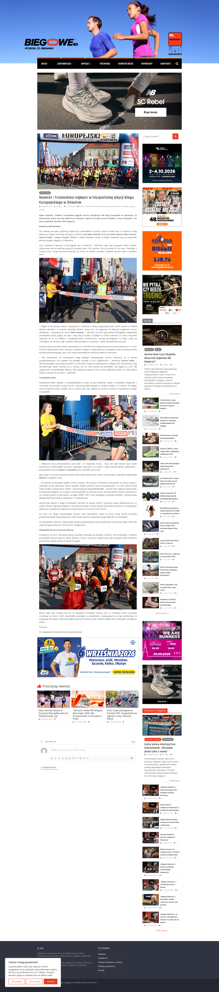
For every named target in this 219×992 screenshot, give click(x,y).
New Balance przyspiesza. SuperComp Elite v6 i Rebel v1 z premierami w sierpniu (169, 511)
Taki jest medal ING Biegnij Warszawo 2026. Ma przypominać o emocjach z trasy (87, 714)
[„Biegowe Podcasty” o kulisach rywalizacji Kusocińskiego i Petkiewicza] (150, 863)
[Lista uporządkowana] (66, 758)
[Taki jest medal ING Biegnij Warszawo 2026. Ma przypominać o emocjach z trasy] (87, 692)
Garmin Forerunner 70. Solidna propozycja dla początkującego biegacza (169, 496)
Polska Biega (45, 193)
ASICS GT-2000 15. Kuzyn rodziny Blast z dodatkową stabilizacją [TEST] (169, 451)
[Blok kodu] (77, 758)
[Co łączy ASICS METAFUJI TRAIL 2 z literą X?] (150, 539)
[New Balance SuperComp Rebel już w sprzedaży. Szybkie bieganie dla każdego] (150, 416)
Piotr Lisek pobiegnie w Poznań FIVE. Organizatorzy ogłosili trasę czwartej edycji (122, 714)
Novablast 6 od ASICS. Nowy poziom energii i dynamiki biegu (168, 602)
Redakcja (59, 206)
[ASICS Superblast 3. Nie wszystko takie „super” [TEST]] (150, 583)
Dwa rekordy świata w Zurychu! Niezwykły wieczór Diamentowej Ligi (53, 713)
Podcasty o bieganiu (155, 710)
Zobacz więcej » (162, 613)
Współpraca (103, 958)
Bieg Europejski (108, 206)
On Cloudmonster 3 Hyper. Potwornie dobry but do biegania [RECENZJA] (169, 481)
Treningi (105, 63)
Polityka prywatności (106, 966)
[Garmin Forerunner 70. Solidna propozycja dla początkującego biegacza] (150, 492)
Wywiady (146, 63)
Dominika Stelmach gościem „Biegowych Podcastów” (167, 837)
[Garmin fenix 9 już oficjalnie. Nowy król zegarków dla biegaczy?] (162, 326)
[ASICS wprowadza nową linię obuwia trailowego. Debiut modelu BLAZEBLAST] (150, 566)
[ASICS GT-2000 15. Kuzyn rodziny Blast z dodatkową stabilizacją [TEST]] (150, 447)
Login (132, 741)
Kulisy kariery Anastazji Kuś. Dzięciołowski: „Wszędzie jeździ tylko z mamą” (160, 748)
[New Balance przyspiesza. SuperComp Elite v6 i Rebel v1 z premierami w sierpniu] (150, 507)
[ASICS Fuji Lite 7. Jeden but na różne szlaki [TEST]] (150, 552)
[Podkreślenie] (59, 758)
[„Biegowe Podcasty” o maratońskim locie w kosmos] (150, 880)
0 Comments (71, 206)
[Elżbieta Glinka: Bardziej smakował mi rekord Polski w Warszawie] (150, 818)
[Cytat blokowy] (73, 758)
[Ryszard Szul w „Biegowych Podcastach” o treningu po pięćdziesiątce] (150, 803)
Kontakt (165, 63)
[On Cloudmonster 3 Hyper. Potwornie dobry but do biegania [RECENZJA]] (150, 477)
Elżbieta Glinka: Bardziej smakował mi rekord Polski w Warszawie (169, 822)
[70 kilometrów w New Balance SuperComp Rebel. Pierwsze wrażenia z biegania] (150, 399)
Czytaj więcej (174, 393)
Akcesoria (149, 349)
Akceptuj (50, 981)
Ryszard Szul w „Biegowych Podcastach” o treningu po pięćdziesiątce (169, 807)
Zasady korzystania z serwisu (110, 962)
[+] (87, 758)
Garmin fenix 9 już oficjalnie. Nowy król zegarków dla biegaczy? (160, 358)
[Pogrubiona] (52, 758)
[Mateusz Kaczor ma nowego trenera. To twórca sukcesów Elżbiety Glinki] (150, 848)
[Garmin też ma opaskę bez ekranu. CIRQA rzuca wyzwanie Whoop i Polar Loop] (150, 521)
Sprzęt (85, 63)
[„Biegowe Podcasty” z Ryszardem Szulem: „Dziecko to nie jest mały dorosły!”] (150, 895)
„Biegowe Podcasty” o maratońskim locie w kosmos (168, 884)
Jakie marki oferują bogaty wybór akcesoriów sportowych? (169, 466)
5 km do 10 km (85, 206)
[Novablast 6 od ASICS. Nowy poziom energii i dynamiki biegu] (150, 598)
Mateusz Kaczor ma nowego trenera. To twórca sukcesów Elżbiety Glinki (170, 852)
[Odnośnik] (80, 758)
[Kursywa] (55, 758)
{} (84, 758)
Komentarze (125, 63)
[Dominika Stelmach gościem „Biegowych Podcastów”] (150, 833)
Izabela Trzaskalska (122, 206)
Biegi (44, 63)
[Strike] (62, 758)
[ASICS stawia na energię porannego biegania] (150, 434)
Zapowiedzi (64, 63)
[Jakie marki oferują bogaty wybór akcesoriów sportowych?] (150, 462)
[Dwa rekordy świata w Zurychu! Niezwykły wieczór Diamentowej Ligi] (53, 692)
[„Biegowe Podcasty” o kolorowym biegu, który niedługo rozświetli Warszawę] (150, 786)
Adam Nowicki (96, 206)
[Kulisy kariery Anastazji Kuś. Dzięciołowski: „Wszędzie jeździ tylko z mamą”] (162, 716)
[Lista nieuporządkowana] (69, 758)
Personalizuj (17, 981)
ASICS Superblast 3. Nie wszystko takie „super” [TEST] (168, 587)
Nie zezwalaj (34, 981)
